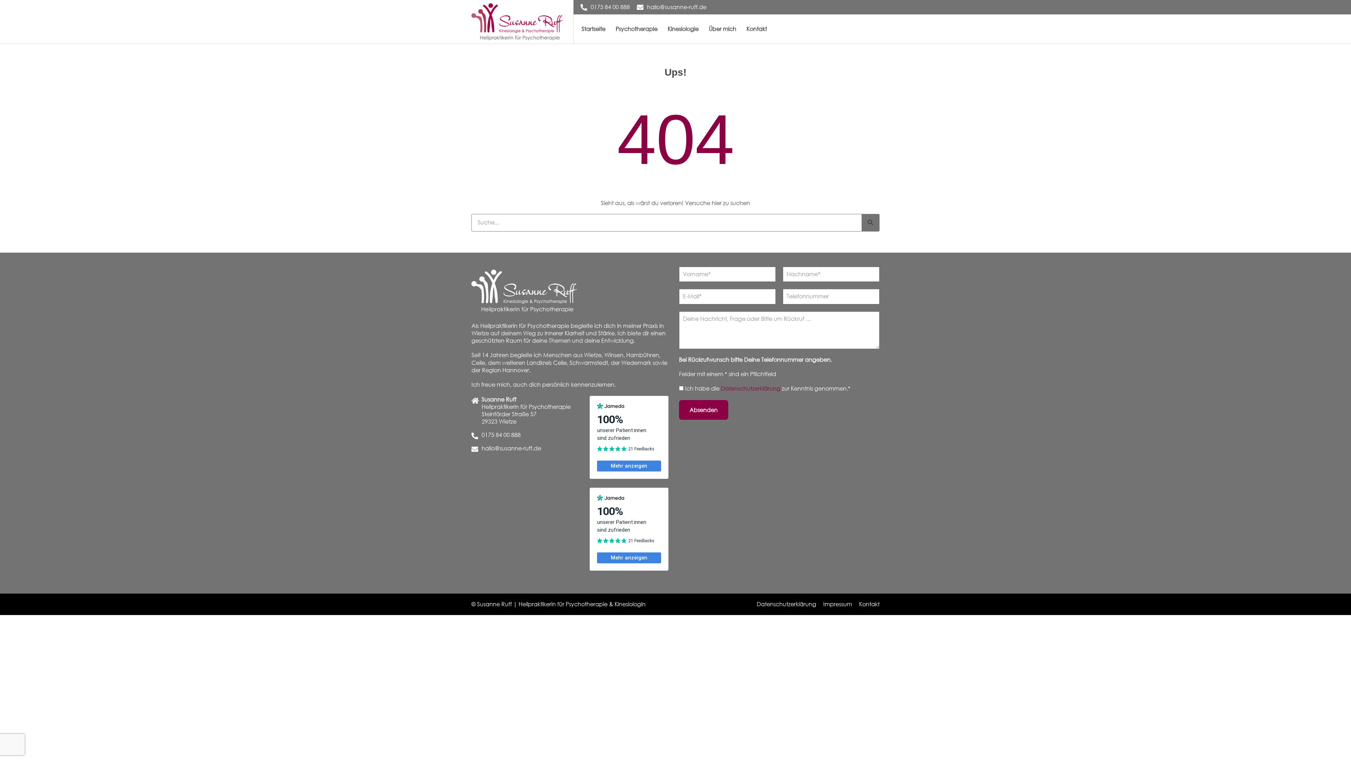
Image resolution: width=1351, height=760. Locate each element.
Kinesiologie (683, 28)
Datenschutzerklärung (751, 388)
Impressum (837, 604)
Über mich (722, 28)
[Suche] (870, 222)
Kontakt (757, 28)
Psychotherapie (637, 28)
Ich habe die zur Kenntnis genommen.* (767, 388)
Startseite (593, 28)
